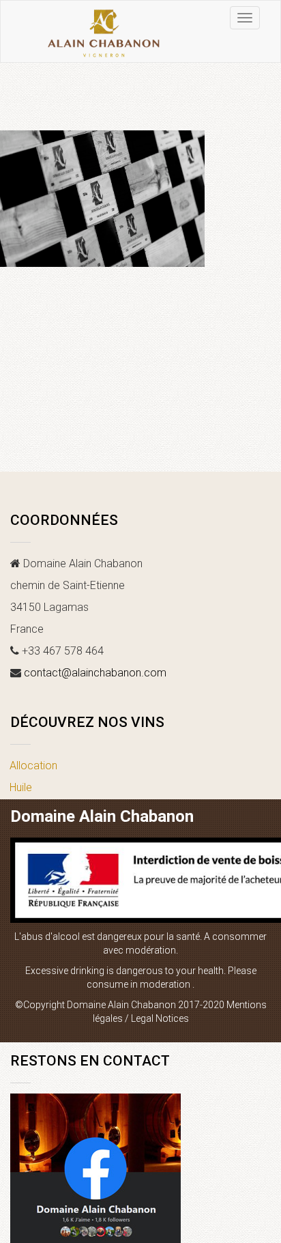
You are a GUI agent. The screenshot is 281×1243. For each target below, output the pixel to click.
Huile (21, 787)
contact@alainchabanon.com (95, 672)
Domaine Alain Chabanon (102, 816)
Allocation (33, 765)
